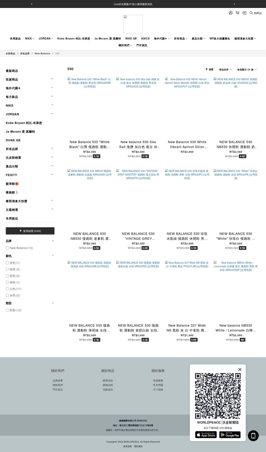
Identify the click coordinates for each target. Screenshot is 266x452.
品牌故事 (58, 380)
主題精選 (12, 210)
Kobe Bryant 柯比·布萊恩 (73, 38)
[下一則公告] (234, 4)
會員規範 (127, 446)
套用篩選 (31, 231)
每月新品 (12, 97)
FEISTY (11, 175)
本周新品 (15, 38)
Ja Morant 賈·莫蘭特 (107, 38)
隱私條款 (138, 446)
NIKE (28, 38)
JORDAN (44, 38)
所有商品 (179, 38)
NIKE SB (131, 38)
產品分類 (197, 38)
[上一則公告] (31, 4)
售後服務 (158, 380)
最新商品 (12, 71)
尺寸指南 (158, 389)
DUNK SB (13, 140)
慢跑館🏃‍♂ (12, 192)
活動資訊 (108, 389)
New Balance (42, 53)
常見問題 (158, 385)
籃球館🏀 (12, 183)
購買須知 (108, 380)
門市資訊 (141, 45)
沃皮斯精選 (13, 157)
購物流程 (108, 385)
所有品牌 (25, 53)
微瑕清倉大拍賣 (244, 38)
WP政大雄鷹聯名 (220, 38)
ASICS (145, 38)
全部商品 (10, 53)
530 (57, 53)
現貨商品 (12, 79)
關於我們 (124, 45)
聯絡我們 (58, 385)
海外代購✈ (160, 38)
